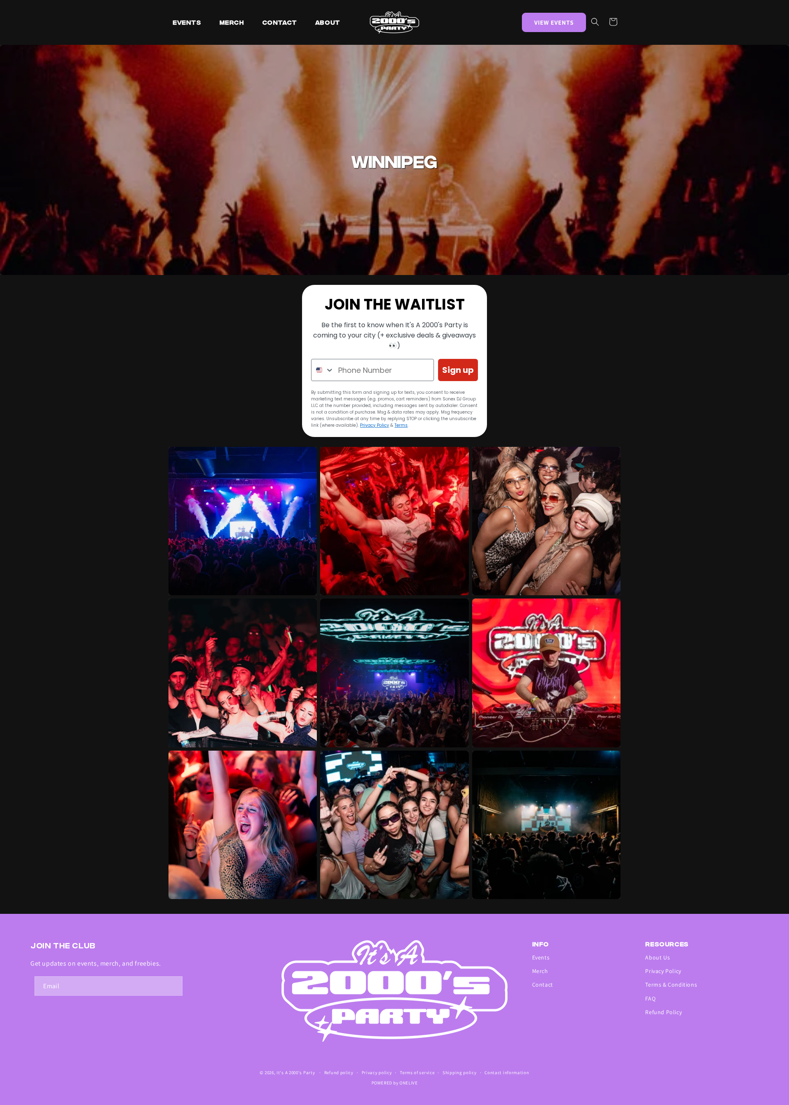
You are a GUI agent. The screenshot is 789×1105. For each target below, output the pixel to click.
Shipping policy (460, 1072)
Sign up (458, 370)
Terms (401, 425)
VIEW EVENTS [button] (554, 22)
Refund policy (338, 1072)
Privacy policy (377, 1072)
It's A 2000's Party (296, 1072)
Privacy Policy (374, 425)
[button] (595, 22)
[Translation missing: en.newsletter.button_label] (173, 986)
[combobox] (322, 370)
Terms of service (417, 1072)
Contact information (506, 1072)
